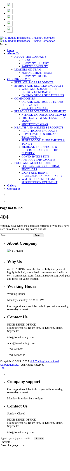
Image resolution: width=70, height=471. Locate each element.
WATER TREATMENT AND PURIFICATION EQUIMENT (39, 181)
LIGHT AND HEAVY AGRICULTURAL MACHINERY (42, 174)
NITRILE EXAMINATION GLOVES (44, 114)
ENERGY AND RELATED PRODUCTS (38, 85)
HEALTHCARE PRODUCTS (39, 130)
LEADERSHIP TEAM (27, 69)
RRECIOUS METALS (35, 108)
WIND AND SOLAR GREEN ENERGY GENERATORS (39, 90)
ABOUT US (29, 59)
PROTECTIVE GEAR (35, 124)
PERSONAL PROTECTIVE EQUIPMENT (40, 111)
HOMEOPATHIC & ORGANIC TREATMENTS (40, 135)
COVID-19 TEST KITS (36, 156)
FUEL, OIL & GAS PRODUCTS (33, 82)
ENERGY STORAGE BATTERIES (43, 95)
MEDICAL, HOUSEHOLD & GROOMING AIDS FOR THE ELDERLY (40, 150)
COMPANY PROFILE (35, 75)
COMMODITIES (24, 98)
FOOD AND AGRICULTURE (32, 162)
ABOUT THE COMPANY (30, 56)
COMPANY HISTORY (35, 63)
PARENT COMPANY (35, 66)
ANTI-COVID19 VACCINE (38, 159)
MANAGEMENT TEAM (37, 72)
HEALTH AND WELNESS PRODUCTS (38, 127)
